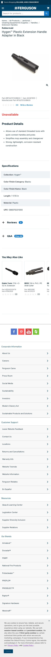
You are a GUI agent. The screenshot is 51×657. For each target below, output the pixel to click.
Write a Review (26, 105)
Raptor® (5, 596)
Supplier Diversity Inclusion (13, 520)
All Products (14, 20)
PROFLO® (6, 580)
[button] (49, 620)
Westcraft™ (6, 611)
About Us (6, 353)
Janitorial (26, 20)
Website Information (10, 474)
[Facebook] (14, 332)
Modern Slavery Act (10, 406)
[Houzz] (36, 332)
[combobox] (24, 13)
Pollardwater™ (8, 573)
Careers (5, 361)
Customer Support (9, 422)
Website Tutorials (9, 467)
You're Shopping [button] (21, 2)
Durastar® (6, 550)
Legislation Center (10, 512)
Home (4, 20)
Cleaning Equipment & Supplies (15, 23)
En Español (7, 489)
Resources (6, 498)
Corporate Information (11, 346)
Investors (6, 398)
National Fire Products (11, 565)
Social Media (7, 383)
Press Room (7, 376)
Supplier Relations (10, 527)
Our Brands (6, 536)
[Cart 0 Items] (48, 8)
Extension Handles (10, 25)
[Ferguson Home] (25, 8)
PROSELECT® (8, 588)
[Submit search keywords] (46, 13)
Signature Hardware (10, 603)
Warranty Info (7, 459)
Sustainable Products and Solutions (17, 413)
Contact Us (7, 436)
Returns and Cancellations (13, 452)
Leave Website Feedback (12, 429)
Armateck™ (6, 543)
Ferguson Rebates (10, 482)
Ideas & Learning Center (12, 505)
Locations (6, 444)
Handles (34, 23)
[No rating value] (9, 105)
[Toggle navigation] (2, 8)
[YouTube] (29, 332)
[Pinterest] (21, 332)
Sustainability (8, 391)
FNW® (4, 558)
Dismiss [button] (8, 651)
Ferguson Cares (9, 368)
